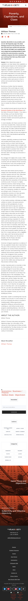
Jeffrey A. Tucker (20, 428)
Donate (14, 547)
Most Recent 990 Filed (14, 579)
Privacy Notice (14, 576)
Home (10, 26)
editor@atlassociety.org (14, 538)
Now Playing (14, 556)
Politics (8, 453)
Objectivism (20, 395)
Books (14, 566)
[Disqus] (14, 367)
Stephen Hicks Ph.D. (20, 434)
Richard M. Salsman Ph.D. (8, 428)
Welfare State (8, 395)
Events (14, 553)
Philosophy (20, 450)
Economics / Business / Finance (12, 392)
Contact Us (14, 573)
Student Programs (14, 550)
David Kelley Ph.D (8, 434)
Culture (20, 453)
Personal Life (8, 460)
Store (14, 569)
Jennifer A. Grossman (20, 431)
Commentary (8, 450)
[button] (26, 5)
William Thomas (6, 344)
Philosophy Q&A (14, 563)
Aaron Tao (8, 431)
